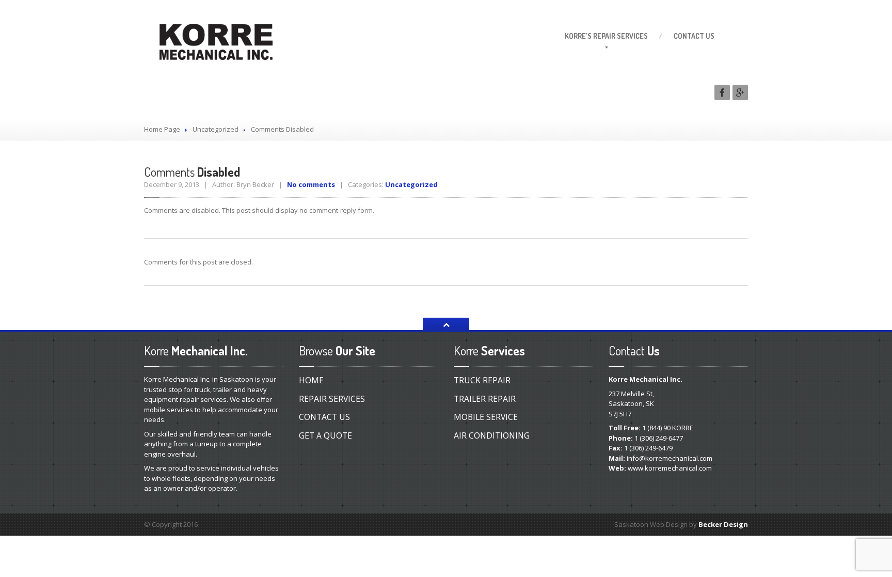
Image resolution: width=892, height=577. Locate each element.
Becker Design (723, 524)
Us (694, 36)
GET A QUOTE (325, 435)
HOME (311, 380)
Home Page (162, 129)
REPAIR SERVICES (332, 398)
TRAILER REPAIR (485, 398)
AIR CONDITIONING (492, 435)
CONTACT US (324, 417)
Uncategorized (215, 129)
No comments (311, 184)
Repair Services (606, 36)
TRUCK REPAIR (482, 380)
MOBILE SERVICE (486, 417)
